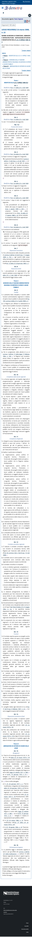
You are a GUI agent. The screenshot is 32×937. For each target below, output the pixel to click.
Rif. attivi (12, 25)
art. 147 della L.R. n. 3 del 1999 (19, 198)
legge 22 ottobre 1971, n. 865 (19, 772)
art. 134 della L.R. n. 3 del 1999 (19, 154)
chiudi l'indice (26, 51)
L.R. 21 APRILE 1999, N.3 (21, 83)
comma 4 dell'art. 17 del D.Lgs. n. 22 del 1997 (16, 160)
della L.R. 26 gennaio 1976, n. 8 (14, 788)
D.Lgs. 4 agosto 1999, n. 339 (14, 209)
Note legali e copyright (25, 929)
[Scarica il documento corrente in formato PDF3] (27, 22)
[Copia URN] (29, 21)
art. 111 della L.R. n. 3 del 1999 (19, 88)
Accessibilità (27, 926)
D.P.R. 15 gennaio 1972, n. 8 (17, 774)
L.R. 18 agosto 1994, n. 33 (14, 827)
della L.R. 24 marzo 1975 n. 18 (20, 758)
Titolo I (5, 56)
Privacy (27, 923)
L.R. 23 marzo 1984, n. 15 (14, 820)
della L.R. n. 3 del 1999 (10, 275)
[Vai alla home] (3, 13)
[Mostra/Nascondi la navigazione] (2, 8)
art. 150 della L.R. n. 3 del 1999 (19, 227)
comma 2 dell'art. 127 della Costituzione (16, 853)
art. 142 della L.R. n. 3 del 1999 (19, 183)
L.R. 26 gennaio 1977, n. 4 (14, 784)
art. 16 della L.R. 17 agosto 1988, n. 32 (16, 214)
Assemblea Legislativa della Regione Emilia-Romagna (9, 2)
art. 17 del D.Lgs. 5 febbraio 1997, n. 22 (16, 708)
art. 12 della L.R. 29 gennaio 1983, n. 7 (17, 263)
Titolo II (5, 60)
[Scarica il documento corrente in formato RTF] (25, 22)
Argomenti (5, 25)
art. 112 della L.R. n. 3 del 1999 (19, 119)
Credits (27, 932)
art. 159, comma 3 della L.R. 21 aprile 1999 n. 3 (16, 300)
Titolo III (5, 66)
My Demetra (26, 2)
